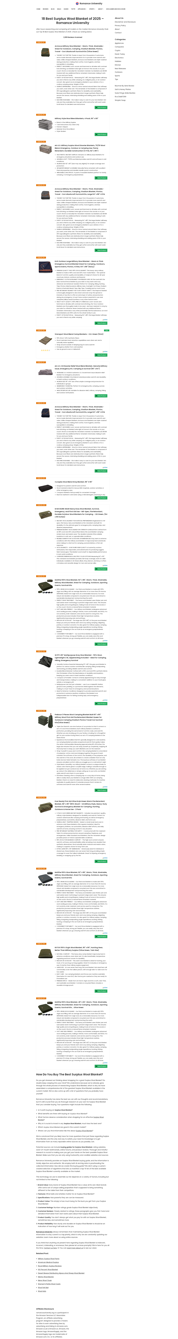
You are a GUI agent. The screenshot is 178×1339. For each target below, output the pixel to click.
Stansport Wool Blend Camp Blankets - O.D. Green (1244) (79, 334)
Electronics (119, 58)
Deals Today (120, 54)
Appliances (119, 43)
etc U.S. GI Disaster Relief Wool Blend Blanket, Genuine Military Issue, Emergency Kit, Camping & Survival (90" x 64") (81, 367)
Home (38, 9)
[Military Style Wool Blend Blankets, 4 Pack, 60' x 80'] (45, 124)
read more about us (75, 1248)
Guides (66, 9)
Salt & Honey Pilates (123, 89)
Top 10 (73, 9)
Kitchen (118, 65)
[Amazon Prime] (104, 320)
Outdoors (118, 72)
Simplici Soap (120, 100)
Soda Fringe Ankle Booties (125, 93)
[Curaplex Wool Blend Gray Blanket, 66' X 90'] (45, 488)
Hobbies (118, 61)
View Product (102, 107)
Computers (119, 47)
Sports (117, 76)
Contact (118, 33)
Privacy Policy (120, 25)
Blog (53, 9)
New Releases (120, 68)
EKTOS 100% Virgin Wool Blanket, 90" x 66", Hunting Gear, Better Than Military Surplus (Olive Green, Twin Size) (79, 948)
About (117, 29)
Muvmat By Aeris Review (124, 86)
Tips (116, 79)
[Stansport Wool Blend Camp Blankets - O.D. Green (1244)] (45, 340)
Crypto (117, 50)
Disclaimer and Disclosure (115, 9)
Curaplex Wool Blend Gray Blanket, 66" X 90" (73, 482)
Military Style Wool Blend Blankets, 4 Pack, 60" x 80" (76, 118)
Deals (59, 9)
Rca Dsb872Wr (120, 97)
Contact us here (50, 1248)
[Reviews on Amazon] (45, 350)
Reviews (45, 9)
